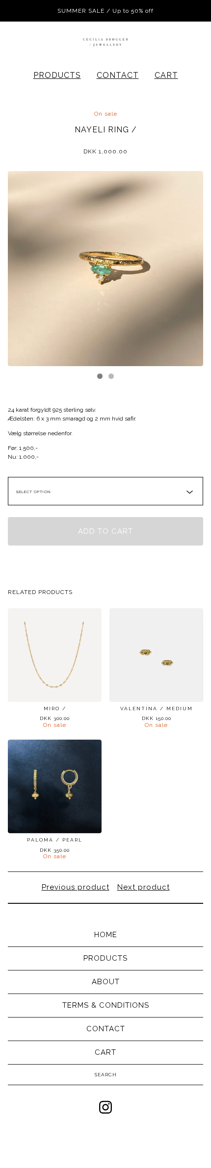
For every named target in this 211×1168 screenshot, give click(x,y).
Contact (118, 75)
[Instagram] (105, 1107)
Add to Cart (105, 531)
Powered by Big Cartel (105, 1138)
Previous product (75, 887)
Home (105, 934)
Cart (166, 75)
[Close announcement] (192, 11)
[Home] (105, 42)
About (106, 981)
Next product (143, 887)
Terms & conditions (105, 1005)
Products (57, 75)
